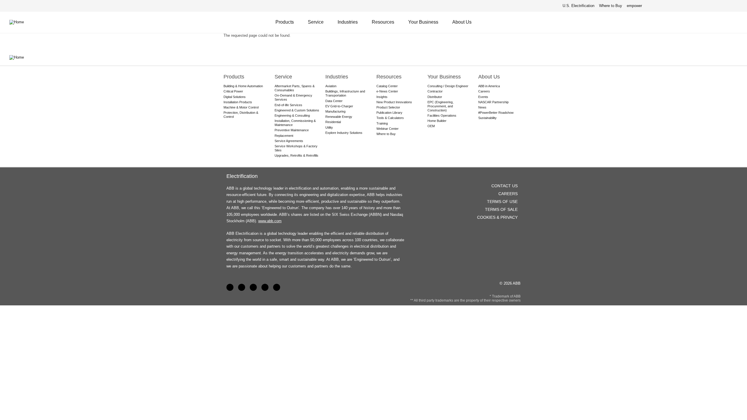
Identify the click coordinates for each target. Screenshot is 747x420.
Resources (383, 22)
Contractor (435, 91)
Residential (333, 122)
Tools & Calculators (390, 118)
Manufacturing (335, 111)
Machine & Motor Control (241, 107)
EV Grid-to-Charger (339, 106)
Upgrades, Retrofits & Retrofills (296, 155)
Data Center (334, 101)
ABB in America (489, 86)
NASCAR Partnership (493, 102)
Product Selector (388, 107)
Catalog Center (387, 86)
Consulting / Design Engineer (447, 86)
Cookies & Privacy (497, 217)
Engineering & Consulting (292, 115)
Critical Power (233, 91)
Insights (382, 97)
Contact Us (720, 22)
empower (634, 6)
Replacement (284, 135)
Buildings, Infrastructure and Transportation (345, 93)
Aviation (330, 86)
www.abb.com (270, 221)
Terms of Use (502, 201)
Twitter (264, 287)
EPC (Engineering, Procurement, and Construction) (440, 106)
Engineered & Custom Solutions (297, 110)
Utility (329, 127)
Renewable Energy (338, 116)
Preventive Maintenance (292, 130)
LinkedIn (241, 287)
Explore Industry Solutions (343, 132)
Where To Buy (735, 22)
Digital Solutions (235, 97)
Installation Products (238, 102)
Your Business (423, 22)
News (482, 107)
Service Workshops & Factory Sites (296, 148)
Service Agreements (289, 141)
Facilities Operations (441, 115)
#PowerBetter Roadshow (496, 112)
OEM (431, 126)
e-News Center (387, 91)
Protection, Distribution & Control (241, 114)
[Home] (21, 22)
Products (284, 22)
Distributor (434, 97)
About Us (462, 22)
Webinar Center (387, 128)
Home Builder (436, 121)
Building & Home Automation (243, 86)
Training (382, 123)
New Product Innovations (394, 102)
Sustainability (487, 118)
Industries (348, 22)
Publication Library (389, 112)
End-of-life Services (288, 105)
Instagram (276, 287)
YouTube (253, 287)
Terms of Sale (501, 209)
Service (316, 22)
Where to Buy (610, 6)
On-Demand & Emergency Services (293, 97)
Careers (484, 91)
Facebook (229, 287)
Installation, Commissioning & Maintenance (295, 123)
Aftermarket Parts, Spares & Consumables (295, 88)
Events (483, 97)
